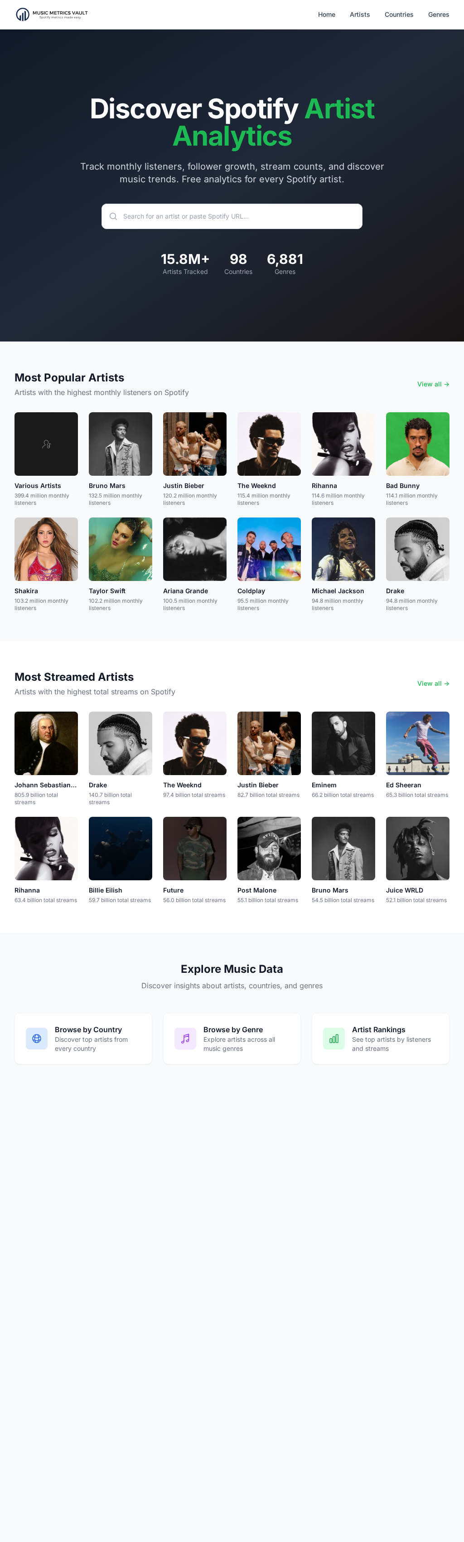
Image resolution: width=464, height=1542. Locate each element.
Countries (399, 14)
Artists (360, 14)
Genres (439, 14)
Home (326, 14)
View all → (433, 384)
